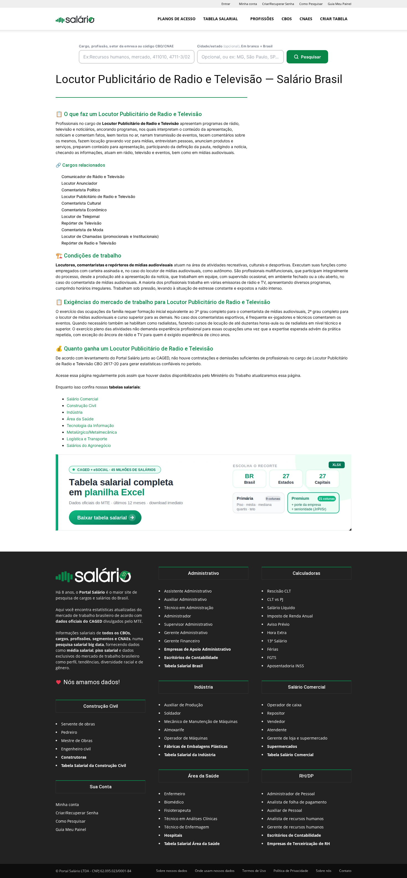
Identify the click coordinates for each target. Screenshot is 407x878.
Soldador (172, 713)
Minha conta (248, 4)
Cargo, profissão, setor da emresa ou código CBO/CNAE (126, 46)
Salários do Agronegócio (89, 445)
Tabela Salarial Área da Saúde (192, 843)
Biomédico (174, 802)
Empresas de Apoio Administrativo (197, 649)
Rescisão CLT (279, 591)
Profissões (262, 18)
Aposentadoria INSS (285, 665)
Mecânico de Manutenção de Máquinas (201, 721)
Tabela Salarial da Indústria (189, 754)
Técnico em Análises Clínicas (190, 818)
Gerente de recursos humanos (295, 827)
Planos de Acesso (176, 18)
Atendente (277, 729)
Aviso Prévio (278, 624)
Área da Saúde (80, 418)
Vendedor (276, 721)
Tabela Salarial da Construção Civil (93, 765)
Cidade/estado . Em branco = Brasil (235, 46)
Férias (272, 649)
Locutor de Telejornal (80, 216)
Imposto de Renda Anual (290, 616)
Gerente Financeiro (182, 640)
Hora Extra (277, 632)
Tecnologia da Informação (90, 425)
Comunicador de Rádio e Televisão (92, 176)
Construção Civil (81, 405)
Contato (345, 870)
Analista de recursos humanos (295, 818)
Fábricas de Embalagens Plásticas (196, 746)
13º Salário (277, 640)
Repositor (276, 713)
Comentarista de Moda (82, 229)
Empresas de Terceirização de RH (298, 843)
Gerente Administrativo (185, 632)
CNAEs (306, 18)
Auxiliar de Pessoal (284, 810)
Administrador (177, 616)
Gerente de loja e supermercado (297, 738)
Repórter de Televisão (81, 223)
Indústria (75, 412)
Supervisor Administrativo (188, 624)
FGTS (271, 657)
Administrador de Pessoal (291, 793)
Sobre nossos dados (171, 870)
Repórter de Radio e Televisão (88, 243)
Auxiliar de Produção (183, 704)
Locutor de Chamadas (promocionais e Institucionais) (110, 236)
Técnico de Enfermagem (186, 827)
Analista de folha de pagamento (296, 802)
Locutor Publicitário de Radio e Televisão (98, 196)
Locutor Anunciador (79, 183)
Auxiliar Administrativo (185, 599)
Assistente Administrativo (188, 591)
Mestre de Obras (76, 740)
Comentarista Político (80, 189)
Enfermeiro (174, 793)
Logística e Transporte (87, 438)
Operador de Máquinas (186, 738)
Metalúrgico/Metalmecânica (92, 432)
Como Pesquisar (311, 4)
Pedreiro (69, 732)
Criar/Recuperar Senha (278, 4)
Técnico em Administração (188, 607)
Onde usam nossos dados (215, 870)
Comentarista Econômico (84, 209)
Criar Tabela (333, 18)
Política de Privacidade (291, 870)
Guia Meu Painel (339, 4)
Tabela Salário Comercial (290, 754)
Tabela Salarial (220, 18)
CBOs (287, 18)
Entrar (225, 4)
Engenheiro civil (76, 748)
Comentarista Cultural (81, 203)
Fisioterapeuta (177, 810)
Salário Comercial (82, 398)
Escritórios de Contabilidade (294, 835)
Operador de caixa (284, 704)
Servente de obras (78, 724)
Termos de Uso (254, 870)
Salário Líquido (281, 607)
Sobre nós (323, 870)
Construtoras (73, 757)
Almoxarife (174, 729)
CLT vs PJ (275, 599)
